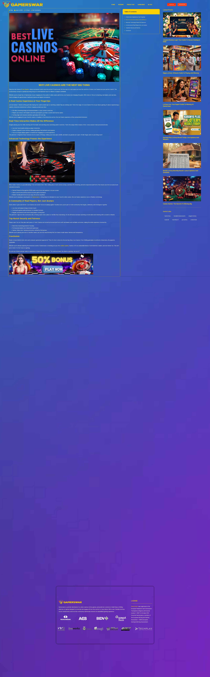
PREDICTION (130, 4)
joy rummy (184, 219)
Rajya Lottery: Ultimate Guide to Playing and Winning (181, 73)
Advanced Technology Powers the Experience (136, 22)
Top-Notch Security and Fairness (133, 27)
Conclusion (128, 30)
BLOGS (150, 4)
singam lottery (192, 216)
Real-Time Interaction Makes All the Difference (136, 19)
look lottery (168, 216)
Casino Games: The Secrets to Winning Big (177, 204)
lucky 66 (167, 219)
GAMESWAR (141, 4)
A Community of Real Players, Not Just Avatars (136, 25)
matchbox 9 (175, 219)
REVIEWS (121, 4)
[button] (157, 11)
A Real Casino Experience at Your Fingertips (135, 17)
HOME (113, 4)
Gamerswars (134, 606)
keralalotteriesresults (179, 216)
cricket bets (194, 219)
